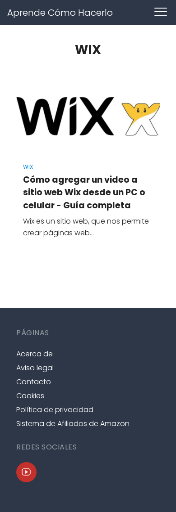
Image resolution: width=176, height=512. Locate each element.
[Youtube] (26, 472)
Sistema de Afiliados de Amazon (73, 423)
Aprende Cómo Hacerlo (60, 12)
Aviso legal (35, 368)
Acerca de (34, 354)
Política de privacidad (54, 409)
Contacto (33, 382)
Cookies (30, 396)
